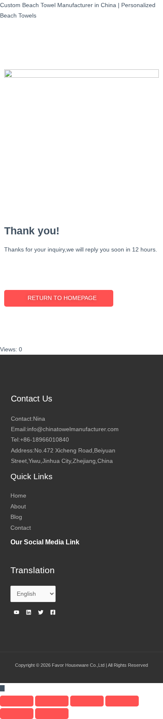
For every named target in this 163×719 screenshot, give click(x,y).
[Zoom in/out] (122, 701)
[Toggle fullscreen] (87, 701)
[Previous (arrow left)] (16, 713)
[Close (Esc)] (16, 701)
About (18, 506)
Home (18, 496)
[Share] (52, 701)
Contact (20, 528)
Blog (16, 517)
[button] (58, 298)
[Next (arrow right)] (52, 713)
